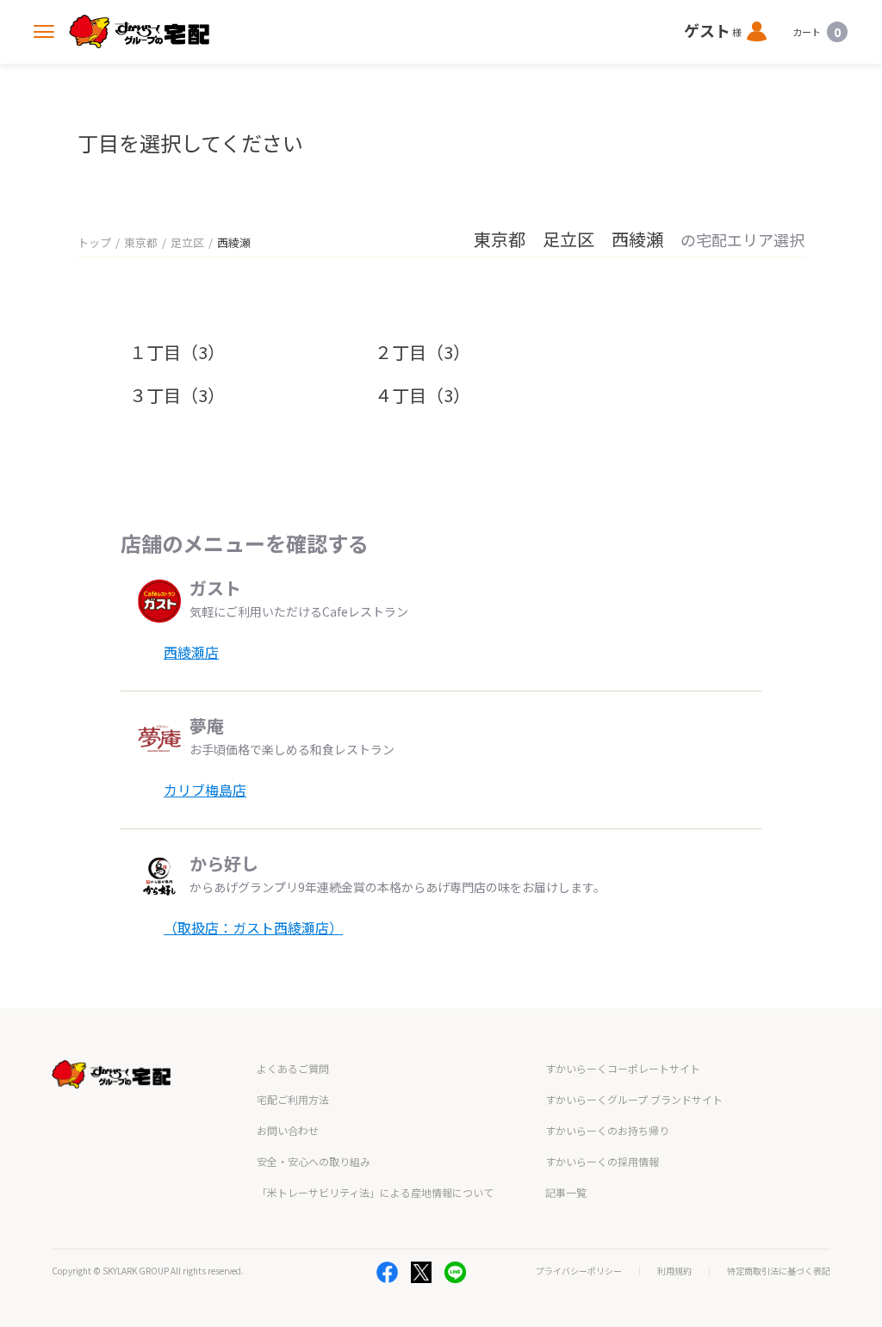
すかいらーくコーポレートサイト (622, 1068)
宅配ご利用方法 (293, 1099)
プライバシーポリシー (579, 1271)
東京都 (141, 242)
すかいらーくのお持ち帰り (607, 1130)
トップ (94, 242)
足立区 (187, 242)
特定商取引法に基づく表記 (778, 1271)
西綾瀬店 (191, 652)
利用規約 (674, 1271)
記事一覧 (566, 1192)
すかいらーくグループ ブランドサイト (634, 1099)
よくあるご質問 (293, 1068)
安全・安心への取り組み (313, 1161)
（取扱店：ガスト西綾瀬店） (253, 927)
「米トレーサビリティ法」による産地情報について (375, 1192)
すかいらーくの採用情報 (602, 1161)
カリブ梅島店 (205, 789)
